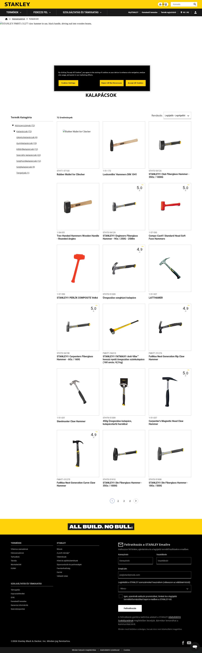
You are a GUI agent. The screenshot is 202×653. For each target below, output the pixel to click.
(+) (14, 131)
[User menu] (195, 12)
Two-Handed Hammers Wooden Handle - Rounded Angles (78, 237)
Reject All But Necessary (111, 83)
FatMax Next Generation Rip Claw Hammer (166, 358)
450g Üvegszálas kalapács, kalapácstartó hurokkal (117, 422)
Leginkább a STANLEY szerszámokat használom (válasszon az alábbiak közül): (154, 582)
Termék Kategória (21, 117)
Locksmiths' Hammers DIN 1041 (120, 174)
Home (6, 19)
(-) (12, 125)
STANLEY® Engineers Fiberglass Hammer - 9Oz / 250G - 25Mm (120, 237)
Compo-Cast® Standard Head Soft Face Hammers (167, 237)
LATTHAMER (156, 297)
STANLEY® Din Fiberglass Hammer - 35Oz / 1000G (122, 484)
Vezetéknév (161, 554)
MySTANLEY (133, 12)
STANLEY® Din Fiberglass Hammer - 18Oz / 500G (168, 484)
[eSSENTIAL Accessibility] (163, 4)
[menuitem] (13, 12)
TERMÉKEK (12, 12)
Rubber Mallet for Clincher (71, 174)
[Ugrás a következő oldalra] (136, 500)
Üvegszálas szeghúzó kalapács (119, 297)
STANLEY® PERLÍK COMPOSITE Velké (77, 297)
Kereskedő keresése (149, 12)
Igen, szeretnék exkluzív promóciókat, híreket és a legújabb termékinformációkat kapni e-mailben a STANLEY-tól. (150, 598)
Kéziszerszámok (18, 19)
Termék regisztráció (168, 12)
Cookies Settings (68, 83)
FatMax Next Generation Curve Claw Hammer (76, 484)
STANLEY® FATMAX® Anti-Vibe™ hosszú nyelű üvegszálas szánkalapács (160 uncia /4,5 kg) (123, 359)
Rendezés (157, 115)
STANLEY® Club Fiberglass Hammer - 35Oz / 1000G (169, 175)
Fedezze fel (40, 12)
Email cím (122, 569)
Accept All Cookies (135, 83)
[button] (183, 643)
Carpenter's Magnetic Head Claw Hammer (166, 422)
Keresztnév (123, 554)
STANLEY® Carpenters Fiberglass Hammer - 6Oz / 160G (75, 358)
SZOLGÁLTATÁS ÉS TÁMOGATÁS (80, 12)
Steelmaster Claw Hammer (71, 421)
